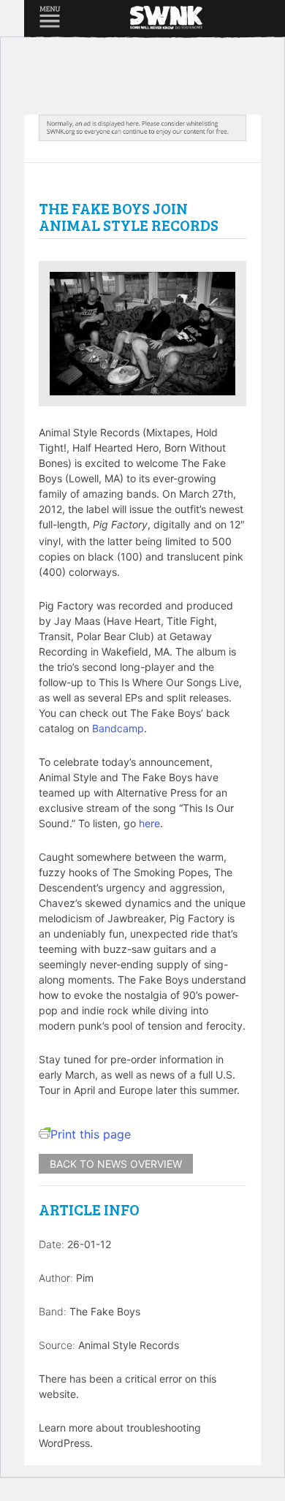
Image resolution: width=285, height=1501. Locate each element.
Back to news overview (116, 1164)
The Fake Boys (104, 1311)
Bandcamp (118, 728)
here (149, 823)
